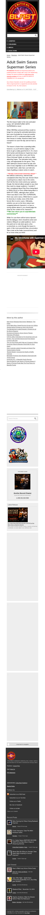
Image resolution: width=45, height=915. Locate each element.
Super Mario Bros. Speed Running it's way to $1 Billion (22, 325)
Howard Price (16, 766)
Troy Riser (27, 913)
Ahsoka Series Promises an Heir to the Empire (20, 327)
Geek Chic (15, 872)
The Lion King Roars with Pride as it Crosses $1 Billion (22, 342)
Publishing (12, 44)
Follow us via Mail (15, 808)
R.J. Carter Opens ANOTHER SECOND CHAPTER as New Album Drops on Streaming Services (21, 523)
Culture (14, 892)
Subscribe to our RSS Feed (17, 794)
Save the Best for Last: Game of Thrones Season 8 (21, 361)
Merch (10, 47)
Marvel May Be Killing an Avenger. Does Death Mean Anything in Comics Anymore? (24, 853)
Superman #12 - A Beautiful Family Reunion (19, 359)
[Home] (22, 16)
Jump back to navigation (22, 744)
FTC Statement (11, 772)
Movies (14, 902)
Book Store (12, 51)
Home (8, 55)
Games (14, 826)
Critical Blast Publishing (18, 847)
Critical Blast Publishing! (21, 783)
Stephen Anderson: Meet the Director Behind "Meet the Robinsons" (23, 898)
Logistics (11, 41)
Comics (14, 858)
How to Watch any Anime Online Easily (24, 868)
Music (25, 847)
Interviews (18, 902)
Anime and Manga (22, 872)
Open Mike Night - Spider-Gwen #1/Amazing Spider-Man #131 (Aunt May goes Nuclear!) (24, 879)
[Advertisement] (22, 292)
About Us (12, 769)
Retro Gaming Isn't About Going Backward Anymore (25, 822)
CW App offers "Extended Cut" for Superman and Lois (22, 337)
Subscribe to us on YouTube (18, 798)
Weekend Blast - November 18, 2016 (23, 889)
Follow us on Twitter (15, 801)
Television (14, 55)
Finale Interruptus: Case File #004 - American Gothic (23, 831)
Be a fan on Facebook (16, 805)
